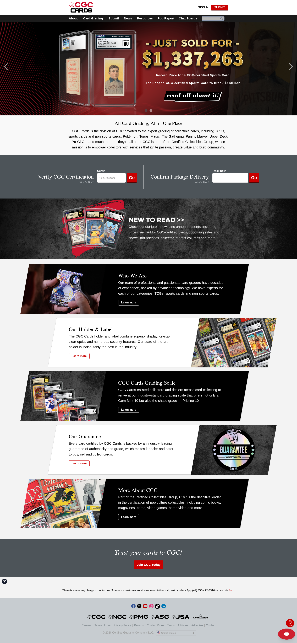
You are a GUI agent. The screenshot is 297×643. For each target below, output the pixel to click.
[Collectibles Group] (200, 616)
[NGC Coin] (118, 616)
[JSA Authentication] (180, 616)
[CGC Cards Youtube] (145, 607)
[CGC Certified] (81, 7)
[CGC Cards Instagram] (151, 607)
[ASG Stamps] (160, 616)
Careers (86, 625)
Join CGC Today (149, 564)
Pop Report (166, 18)
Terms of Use (103, 625)
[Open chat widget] (286, 634)
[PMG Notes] (139, 616)
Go (132, 177)
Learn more (128, 302)
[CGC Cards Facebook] (133, 607)
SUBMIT (219, 7)
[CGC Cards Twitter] (139, 607)
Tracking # (219, 170)
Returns (139, 625)
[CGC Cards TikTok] (157, 607)
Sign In (203, 7)
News (128, 18)
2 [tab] (150, 111)
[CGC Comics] (96, 616)
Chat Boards (188, 18)
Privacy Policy (122, 625)
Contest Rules (155, 625)
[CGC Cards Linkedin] (163, 607)
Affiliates (183, 625)
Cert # (101, 170)
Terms (171, 625)
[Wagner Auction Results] (148, 68)
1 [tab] (145, 111)
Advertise (197, 625)
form (231, 590)
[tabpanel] (148, 68)
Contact (210, 625)
